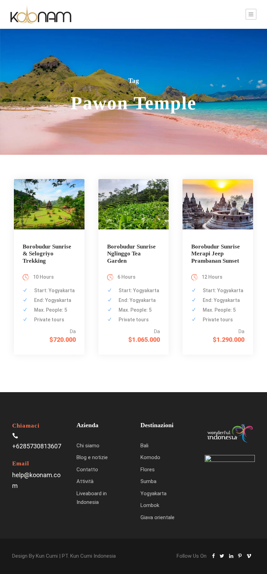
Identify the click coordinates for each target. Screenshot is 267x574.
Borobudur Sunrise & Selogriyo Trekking (47, 253)
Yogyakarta (153, 493)
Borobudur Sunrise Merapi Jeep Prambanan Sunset (215, 253)
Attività (85, 481)
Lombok (149, 505)
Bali (144, 445)
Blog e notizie (92, 457)
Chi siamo (87, 445)
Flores (147, 469)
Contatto (87, 469)
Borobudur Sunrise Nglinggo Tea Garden (131, 253)
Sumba (148, 481)
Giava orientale (157, 517)
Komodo (150, 457)
